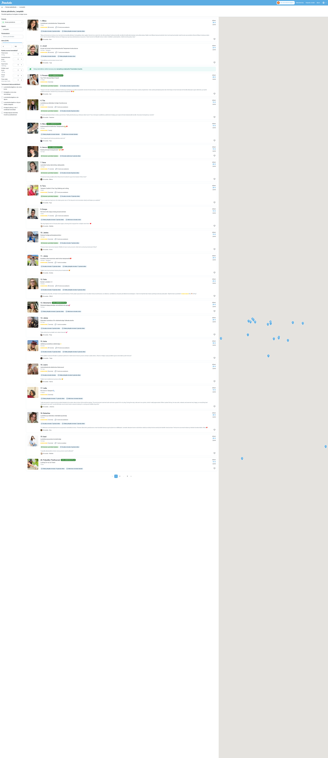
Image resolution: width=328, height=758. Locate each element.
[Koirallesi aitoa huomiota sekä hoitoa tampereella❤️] (121, 264)
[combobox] (12, 22)
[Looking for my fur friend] (121, 464)
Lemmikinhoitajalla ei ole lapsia (11, 98)
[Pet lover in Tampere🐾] (121, 397)
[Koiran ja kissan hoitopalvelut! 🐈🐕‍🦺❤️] (121, 151)
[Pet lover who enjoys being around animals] (121, 218)
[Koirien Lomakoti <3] (121, 288)
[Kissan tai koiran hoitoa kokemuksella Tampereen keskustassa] (121, 54)
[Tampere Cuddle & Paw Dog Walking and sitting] (121, 194)
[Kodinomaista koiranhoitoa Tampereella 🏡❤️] (121, 132)
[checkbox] (2, 87)
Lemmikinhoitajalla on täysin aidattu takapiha (12, 103)
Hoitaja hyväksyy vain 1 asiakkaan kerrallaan (11, 108)
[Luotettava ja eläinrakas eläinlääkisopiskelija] (121, 422)
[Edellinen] (112, 476)
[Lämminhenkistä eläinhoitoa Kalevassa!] (121, 373)
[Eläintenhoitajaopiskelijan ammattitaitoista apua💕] (121, 307)
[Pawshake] (6, 2)
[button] (270, 323)
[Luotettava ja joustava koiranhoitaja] (121, 445)
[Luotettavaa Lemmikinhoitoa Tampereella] (121, 30)
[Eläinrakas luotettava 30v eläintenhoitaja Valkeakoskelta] (121, 326)
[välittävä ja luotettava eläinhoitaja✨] (121, 350)
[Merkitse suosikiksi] (214, 39)
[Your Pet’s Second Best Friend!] (121, 84)
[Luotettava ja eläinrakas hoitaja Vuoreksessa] (121, 109)
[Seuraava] (131, 476)
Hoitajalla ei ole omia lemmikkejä (10, 93)
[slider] (2, 42)
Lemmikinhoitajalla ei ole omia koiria (13, 88)
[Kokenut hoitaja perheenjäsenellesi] (121, 241)
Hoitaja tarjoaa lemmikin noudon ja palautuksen (11, 114)
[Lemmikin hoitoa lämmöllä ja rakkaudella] (121, 171)
